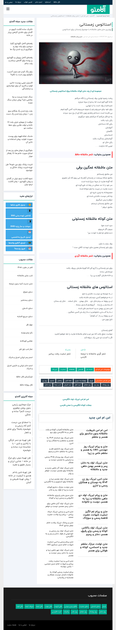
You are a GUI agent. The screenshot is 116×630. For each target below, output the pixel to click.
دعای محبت (83, 606)
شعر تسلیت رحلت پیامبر (60, 353)
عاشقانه (72, 369)
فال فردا (20, 606)
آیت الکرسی (56, 612)
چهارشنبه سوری (80, 381)
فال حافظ (56, 2)
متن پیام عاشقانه (72, 16)
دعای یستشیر (27, 300)
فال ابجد (39, 606)
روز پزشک (105, 385)
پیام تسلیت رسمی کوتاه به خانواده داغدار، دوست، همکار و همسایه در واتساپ (60, 575)
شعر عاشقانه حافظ (84, 154)
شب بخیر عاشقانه (25, 275)
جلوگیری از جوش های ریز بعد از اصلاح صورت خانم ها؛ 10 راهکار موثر (19, 153)
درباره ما (18, 2)
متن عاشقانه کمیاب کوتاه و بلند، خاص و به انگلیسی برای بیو (59, 431)
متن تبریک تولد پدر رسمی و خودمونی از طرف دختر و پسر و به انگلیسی (59, 534)
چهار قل (29, 324)
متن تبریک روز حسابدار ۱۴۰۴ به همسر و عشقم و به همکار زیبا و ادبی (60, 441)
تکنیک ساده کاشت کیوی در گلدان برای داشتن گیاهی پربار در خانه (20, 32)
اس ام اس (84, 16)
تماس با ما (9, 2)
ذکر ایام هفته (27, 333)
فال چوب (48, 606)
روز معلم (87, 385)
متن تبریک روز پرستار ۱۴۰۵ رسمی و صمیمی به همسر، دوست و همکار (59, 460)
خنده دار (89, 369)
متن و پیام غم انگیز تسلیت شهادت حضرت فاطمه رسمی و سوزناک (95, 515)
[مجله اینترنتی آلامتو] (98, 9)
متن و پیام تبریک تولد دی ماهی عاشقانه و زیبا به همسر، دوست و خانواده (93, 498)
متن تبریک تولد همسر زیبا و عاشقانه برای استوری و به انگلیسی (58, 480)
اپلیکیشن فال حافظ (24, 376)
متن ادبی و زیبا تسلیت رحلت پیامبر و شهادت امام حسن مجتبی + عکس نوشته (59, 564)
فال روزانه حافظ (26, 385)
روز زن (44, 381)
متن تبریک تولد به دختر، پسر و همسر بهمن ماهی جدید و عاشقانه (94, 466)
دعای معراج (28, 292)
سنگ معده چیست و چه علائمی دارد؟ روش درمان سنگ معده (20, 100)
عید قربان (67, 385)
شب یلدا (57, 385)
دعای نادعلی (27, 308)
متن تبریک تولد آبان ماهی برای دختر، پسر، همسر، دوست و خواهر (59, 505)
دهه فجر (68, 381)
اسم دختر (38, 2)
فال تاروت (58, 606)
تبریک (54, 369)
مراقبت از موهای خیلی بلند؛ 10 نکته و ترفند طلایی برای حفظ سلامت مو (20, 125)
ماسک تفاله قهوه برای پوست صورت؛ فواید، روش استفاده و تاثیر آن (20, 139)
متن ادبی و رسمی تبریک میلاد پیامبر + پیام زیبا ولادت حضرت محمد (60, 514)
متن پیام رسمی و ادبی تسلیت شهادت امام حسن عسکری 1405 (60, 543)
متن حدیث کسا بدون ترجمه (21, 283)
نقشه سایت (11, 625)
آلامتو (92, 16)
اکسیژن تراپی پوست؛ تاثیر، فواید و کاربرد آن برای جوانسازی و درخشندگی (20, 86)
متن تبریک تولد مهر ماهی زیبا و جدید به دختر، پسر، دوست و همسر (59, 553)
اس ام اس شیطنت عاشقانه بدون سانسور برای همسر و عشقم (94, 434)
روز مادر (74, 612)
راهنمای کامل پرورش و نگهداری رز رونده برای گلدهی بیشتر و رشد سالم (20, 60)
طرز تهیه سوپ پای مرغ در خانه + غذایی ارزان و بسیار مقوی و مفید (19, 461)
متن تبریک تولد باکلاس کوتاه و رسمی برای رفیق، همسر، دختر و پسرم (94, 531)
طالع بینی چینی (70, 606)
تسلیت (63, 369)
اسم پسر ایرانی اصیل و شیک (20, 357)
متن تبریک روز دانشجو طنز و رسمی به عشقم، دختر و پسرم (61, 450)
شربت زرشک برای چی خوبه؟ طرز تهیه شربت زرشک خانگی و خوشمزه (19, 167)
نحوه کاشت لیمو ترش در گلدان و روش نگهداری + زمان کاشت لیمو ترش (20, 181)
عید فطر (78, 385)
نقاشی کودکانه (26, 341)
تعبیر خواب (28, 2)
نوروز (91, 381)
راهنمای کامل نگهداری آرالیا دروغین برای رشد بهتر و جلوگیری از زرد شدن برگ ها (21, 46)
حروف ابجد (29, 606)
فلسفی (80, 369)
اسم (104, 606)
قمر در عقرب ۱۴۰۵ (25, 267)
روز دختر (48, 385)
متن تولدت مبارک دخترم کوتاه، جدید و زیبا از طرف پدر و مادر (60, 488)
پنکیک (66, 612)
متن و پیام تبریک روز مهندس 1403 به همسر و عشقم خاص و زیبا (94, 450)
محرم (52, 381)
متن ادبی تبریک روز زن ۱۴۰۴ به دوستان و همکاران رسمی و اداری (93, 482)
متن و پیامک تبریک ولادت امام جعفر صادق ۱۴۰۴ (60, 524)
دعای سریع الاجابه (25, 316)
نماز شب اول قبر (26, 349)
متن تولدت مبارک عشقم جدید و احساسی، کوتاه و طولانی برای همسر (94, 547)
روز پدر (96, 385)
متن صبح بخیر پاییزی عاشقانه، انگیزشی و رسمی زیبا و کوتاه (60, 497)
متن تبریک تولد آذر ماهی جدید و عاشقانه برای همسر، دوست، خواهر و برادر (59, 471)
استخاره (48, 2)
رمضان (59, 381)
